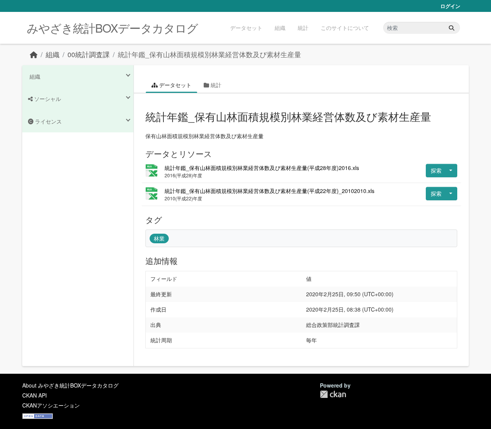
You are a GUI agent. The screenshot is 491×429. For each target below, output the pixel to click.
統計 (303, 27)
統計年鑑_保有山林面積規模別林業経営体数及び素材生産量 (209, 54)
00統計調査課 (89, 54)
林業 (159, 238)
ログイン (450, 6)
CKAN (333, 394)
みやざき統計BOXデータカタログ (112, 28)
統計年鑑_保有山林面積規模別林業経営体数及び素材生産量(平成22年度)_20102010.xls (269, 191)
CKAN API (34, 395)
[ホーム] (34, 54)
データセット (246, 27)
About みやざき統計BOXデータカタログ (70, 385)
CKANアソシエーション (51, 405)
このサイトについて (345, 27)
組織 (280, 27)
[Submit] (451, 28)
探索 (436, 170)
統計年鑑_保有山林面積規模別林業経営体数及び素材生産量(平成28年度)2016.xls (262, 168)
